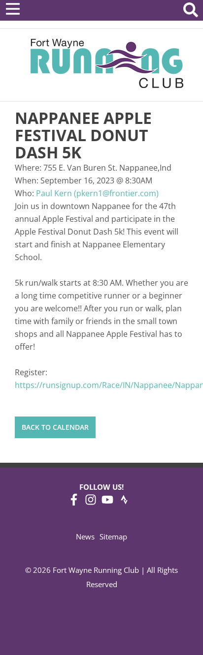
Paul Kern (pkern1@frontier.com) (97, 193)
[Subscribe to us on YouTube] (107, 502)
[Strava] (124, 502)
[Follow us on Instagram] (91, 502)
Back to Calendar (55, 427)
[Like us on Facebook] (74, 502)
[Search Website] (190, 11)
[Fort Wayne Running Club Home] (106, 63)
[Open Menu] (13, 9)
